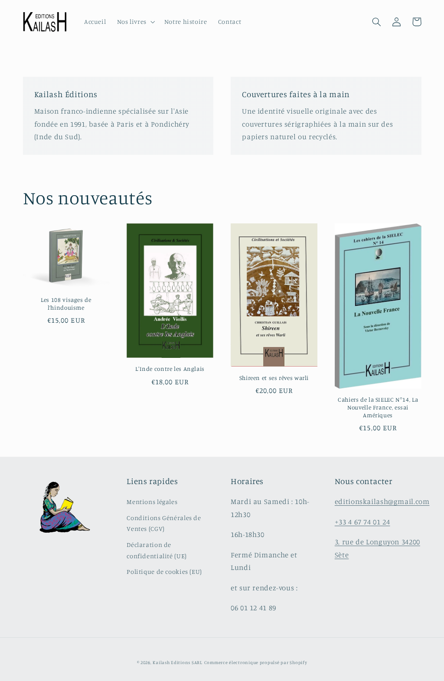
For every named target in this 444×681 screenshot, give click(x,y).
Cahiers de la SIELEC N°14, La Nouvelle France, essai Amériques (378, 407)
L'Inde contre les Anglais (170, 368)
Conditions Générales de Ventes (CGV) (164, 523)
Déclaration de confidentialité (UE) (157, 550)
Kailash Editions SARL (177, 662)
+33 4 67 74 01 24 (362, 521)
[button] (135, 22)
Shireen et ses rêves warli (274, 377)
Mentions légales (152, 501)
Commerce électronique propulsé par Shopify (255, 662)
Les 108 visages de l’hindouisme (66, 303)
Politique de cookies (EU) (164, 571)
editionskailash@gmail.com (382, 501)
